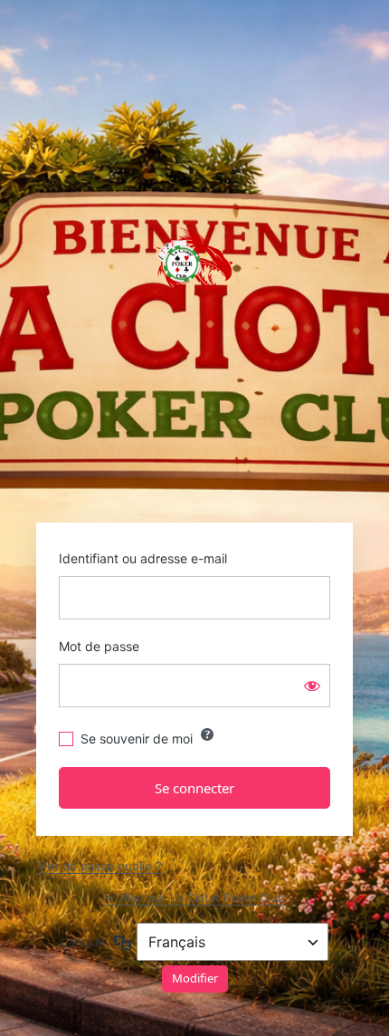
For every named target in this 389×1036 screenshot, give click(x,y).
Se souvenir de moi (137, 738)
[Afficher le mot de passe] (312, 685)
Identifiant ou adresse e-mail (143, 558)
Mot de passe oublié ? (99, 866)
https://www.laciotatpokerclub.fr (194, 262)
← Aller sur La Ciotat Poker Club (195, 897)
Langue (83, 941)
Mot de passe (99, 646)
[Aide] (207, 734)
